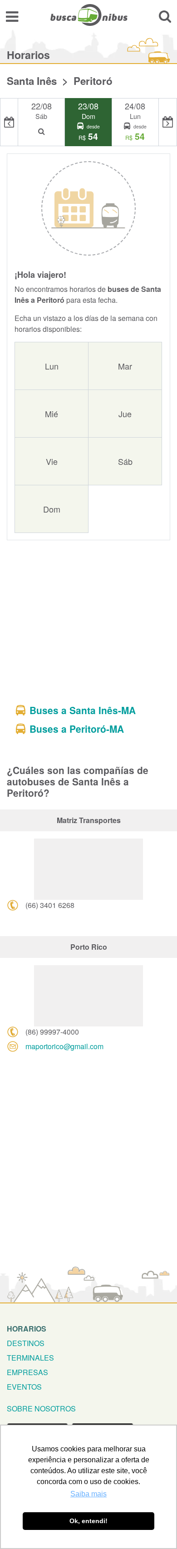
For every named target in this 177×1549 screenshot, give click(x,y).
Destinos (25, 1343)
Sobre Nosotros (41, 1408)
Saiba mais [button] (88, 1494)
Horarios (26, 1328)
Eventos (24, 1386)
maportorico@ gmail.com (64, 1046)
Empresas (27, 1372)
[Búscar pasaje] (165, 16)
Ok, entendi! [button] (88, 1520)
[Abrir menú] (12, 16)
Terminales (30, 1357)
